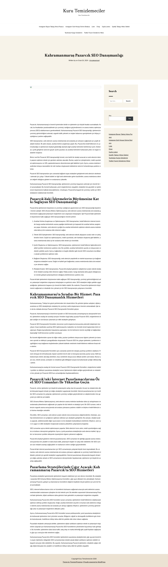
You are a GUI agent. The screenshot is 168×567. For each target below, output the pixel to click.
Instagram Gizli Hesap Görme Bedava (78, 26)
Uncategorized (94, 60)
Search (113, 91)
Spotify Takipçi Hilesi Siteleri (121, 26)
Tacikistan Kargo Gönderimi (73, 33)
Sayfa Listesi (106, 26)
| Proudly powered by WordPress (94, 562)
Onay (98, 26)
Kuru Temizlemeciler (84, 11)
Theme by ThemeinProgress (72, 562)
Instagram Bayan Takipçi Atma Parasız (51, 26)
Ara (110, 115)
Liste (93, 26)
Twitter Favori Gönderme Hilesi (94, 33)
